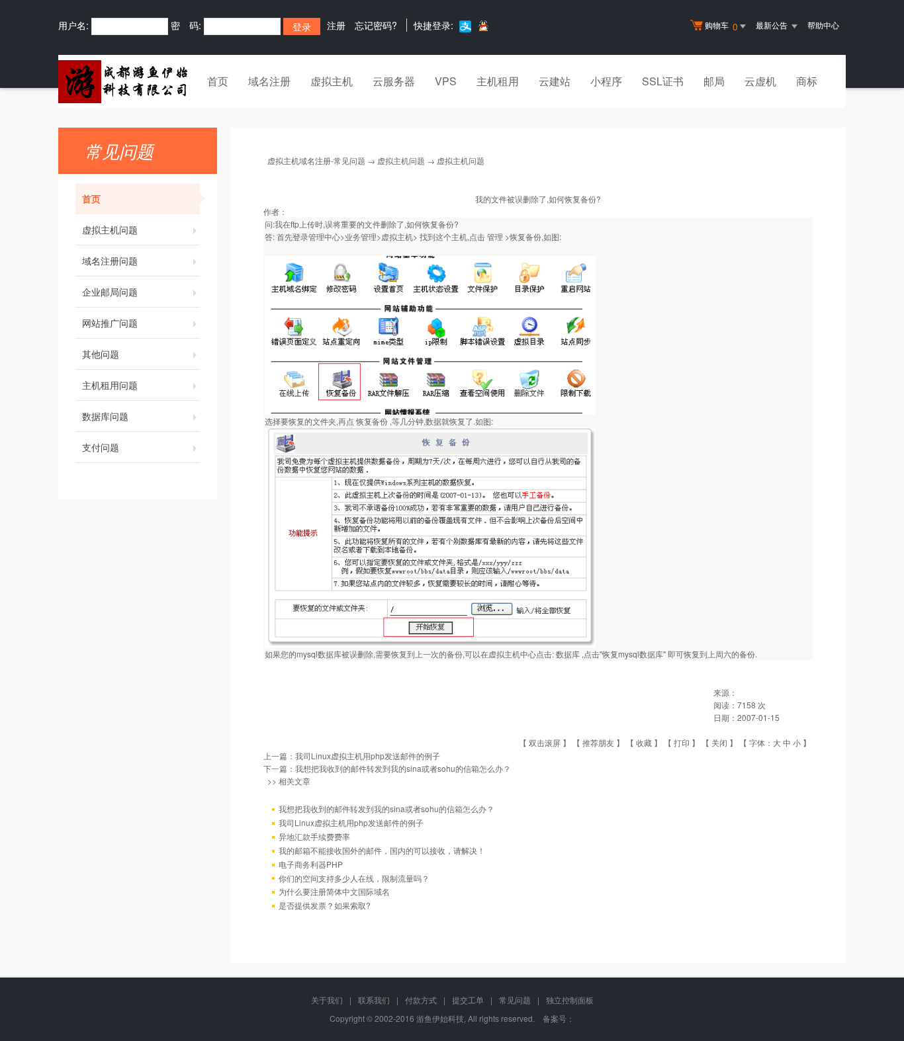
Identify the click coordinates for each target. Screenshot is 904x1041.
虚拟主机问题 (110, 229)
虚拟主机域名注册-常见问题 (316, 160)
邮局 (714, 81)
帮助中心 (823, 24)
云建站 (554, 81)
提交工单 (468, 999)
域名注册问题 (110, 260)
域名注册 (269, 81)
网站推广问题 (110, 322)
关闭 (719, 742)
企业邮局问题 (110, 291)
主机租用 (497, 81)
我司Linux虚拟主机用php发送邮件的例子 (367, 755)
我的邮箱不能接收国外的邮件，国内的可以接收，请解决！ (382, 850)
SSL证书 (663, 81)
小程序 (606, 81)
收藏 (644, 742)
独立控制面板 (570, 999)
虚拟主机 (331, 81)
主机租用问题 (110, 385)
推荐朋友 (598, 742)
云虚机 (760, 81)
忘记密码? (376, 25)
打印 (682, 742)
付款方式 (421, 999)
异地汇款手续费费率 (314, 836)
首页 (217, 81)
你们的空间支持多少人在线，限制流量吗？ (354, 878)
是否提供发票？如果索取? (325, 905)
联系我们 (374, 999)
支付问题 (100, 447)
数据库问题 (105, 416)
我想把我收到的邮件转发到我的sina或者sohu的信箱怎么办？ (403, 768)
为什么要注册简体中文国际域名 (334, 891)
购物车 (721, 26)
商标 (806, 81)
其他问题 (100, 353)
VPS (446, 81)
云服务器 (394, 81)
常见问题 (515, 999)
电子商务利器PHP (311, 864)
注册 (336, 25)
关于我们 (327, 999)
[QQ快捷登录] (483, 25)
